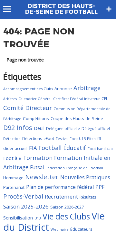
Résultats (88, 197)
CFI (104, 98)
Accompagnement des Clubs (28, 88)
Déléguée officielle (63, 128)
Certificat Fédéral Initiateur (76, 98)
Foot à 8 (12, 158)
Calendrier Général (35, 99)
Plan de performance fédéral (60, 187)
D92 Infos (17, 127)
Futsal (37, 167)
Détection (12, 138)
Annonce (63, 88)
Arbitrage (87, 88)
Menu (10, 9)
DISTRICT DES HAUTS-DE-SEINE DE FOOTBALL (61, 9)
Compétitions (36, 118)
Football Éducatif (62, 148)
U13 (37, 218)
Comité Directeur (27, 108)
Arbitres (10, 99)
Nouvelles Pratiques (85, 177)
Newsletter (42, 176)
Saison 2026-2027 (67, 207)
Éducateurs (81, 229)
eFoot (49, 138)
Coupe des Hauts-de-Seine (77, 118)
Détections (32, 138)
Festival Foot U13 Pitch (76, 138)
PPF (99, 187)
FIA (33, 148)
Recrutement (61, 196)
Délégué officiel (96, 128)
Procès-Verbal (23, 196)
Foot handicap (100, 148)
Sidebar (109, 9)
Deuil (39, 128)
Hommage (13, 178)
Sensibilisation (18, 218)
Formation (38, 158)
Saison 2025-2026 (26, 206)
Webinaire (60, 229)
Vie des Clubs (66, 216)
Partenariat (13, 187)
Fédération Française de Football (74, 167)
